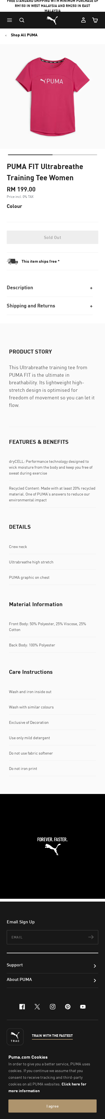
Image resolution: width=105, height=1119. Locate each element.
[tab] (30, 155)
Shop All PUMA (24, 35)
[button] (11, 20)
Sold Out (52, 237)
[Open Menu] (11, 20)
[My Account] (83, 20)
